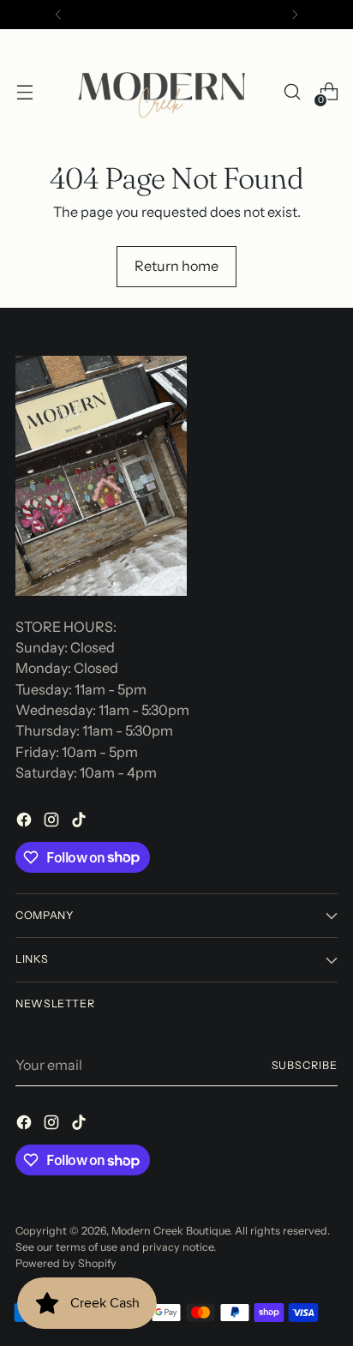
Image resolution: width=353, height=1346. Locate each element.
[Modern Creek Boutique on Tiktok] (80, 822)
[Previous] (58, 14)
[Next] (295, 14)
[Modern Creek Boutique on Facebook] (25, 822)
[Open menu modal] (24, 92)
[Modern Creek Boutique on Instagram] (53, 822)
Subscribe (305, 1065)
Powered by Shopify (66, 1263)
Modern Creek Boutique (170, 1230)
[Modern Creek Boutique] (166, 92)
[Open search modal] (291, 92)
